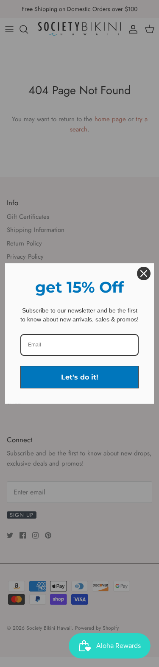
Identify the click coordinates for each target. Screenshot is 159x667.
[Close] (144, 273)
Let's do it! (79, 377)
